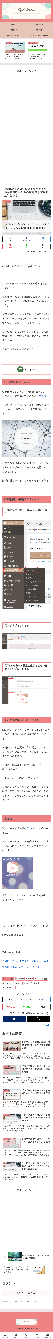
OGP (19, 983)
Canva (30, 828)
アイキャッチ (10, 987)
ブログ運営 (9, 979)
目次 (26, 369)
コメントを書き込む (26, 1292)
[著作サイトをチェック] (14, 1019)
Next (51, 51)
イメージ (28, 983)
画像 (37, 983)
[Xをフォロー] (38, 1019)
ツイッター (9, 983)
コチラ (42, 396)
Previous (2, 51)
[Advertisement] (26, 99)
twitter (30, 979)
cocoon (21, 979)
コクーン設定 (42, 979)
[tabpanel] (15, 51)
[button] (43, 246)
